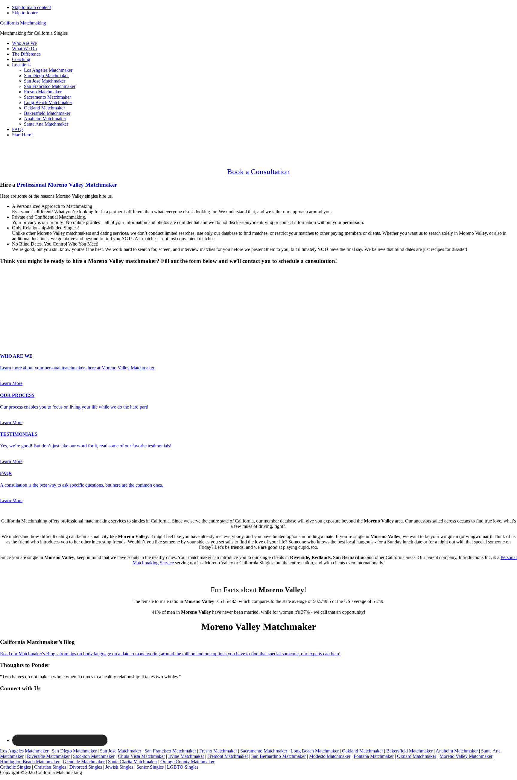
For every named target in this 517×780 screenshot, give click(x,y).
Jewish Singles (119, 767)
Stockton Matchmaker (94, 756)
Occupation (12, 319)
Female (29, 283)
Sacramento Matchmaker (263, 750)
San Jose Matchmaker (120, 750)
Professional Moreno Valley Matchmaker (67, 185)
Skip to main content (31, 7)
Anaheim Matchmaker (457, 750)
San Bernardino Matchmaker (278, 756)
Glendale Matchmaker (84, 761)
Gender (9, 272)
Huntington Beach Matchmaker (30, 761)
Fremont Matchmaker (227, 756)
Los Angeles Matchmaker (24, 750)
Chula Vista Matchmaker (141, 756)
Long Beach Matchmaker (315, 750)
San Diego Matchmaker (74, 750)
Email (7, 307)
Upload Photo (13, 331)
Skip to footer (25, 12)
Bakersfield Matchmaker (409, 750)
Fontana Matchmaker (374, 756)
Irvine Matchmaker (186, 756)
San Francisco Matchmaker (170, 750)
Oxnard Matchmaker (416, 756)
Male (11, 283)
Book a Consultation (258, 171)
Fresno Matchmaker (218, 750)
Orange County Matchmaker (187, 761)
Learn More (11, 383)
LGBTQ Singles (182, 767)
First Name (12, 294)
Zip (5, 325)
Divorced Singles (85, 767)
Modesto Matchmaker (329, 756)
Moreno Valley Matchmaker (466, 756)
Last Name (12, 300)
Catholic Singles (15, 767)
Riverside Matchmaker (48, 756)
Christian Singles (50, 767)
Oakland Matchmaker (362, 750)
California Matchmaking (23, 22)
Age (6, 288)
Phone (8, 313)
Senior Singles (150, 767)
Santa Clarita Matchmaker (132, 761)
